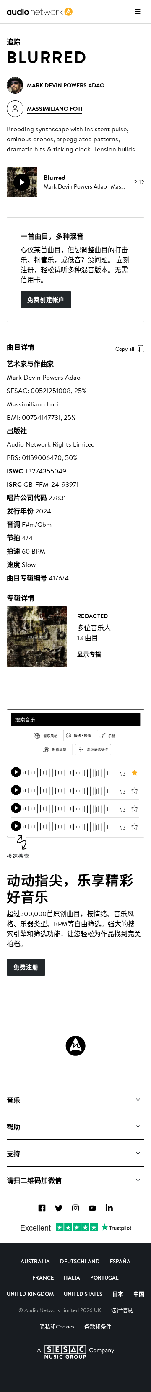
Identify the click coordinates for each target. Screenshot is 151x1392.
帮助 (14, 1126)
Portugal (104, 1277)
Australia (35, 1261)
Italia (72, 1277)
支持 (14, 1153)
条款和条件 (98, 1326)
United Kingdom (30, 1293)
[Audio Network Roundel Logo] (75, 1046)
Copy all (124, 348)
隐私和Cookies (56, 1326)
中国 (138, 1293)
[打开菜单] (137, 11)
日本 (117, 1293)
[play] (21, 182)
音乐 (14, 1100)
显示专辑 (89, 654)
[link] (40, 12)
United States (83, 1293)
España (120, 1261)
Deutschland (80, 1261)
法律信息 (122, 1310)
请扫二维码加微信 (34, 1180)
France (43, 1277)
